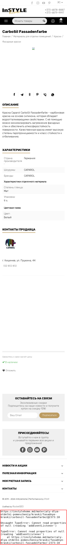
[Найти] (44, 21)
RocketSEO (18, 506)
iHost (46, 499)
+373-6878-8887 (55, 10)
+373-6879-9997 (54, 12)
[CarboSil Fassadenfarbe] (33, 48)
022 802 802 (10, 266)
